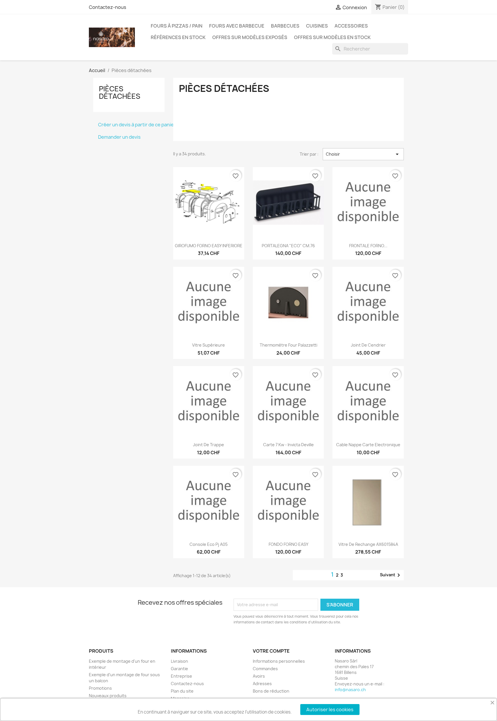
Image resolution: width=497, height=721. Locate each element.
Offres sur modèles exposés (249, 37)
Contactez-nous (107, 7)
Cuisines (317, 26)
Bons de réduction (271, 691)
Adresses (262, 683)
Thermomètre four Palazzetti (288, 345)
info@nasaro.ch (350, 689)
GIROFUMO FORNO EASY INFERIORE (208, 245)
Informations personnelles (279, 661)
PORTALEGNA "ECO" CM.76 (288, 245)
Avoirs (259, 676)
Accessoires (351, 26)
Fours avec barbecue (236, 26)
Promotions (100, 688)
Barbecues (285, 26)
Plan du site (182, 691)
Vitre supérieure (208, 345)
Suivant (391, 575)
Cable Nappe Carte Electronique (368, 444)
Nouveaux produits (108, 695)
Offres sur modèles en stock (332, 37)
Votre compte (271, 651)
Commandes (265, 668)
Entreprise (181, 676)
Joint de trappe (208, 444)
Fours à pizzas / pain (176, 26)
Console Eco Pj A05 (209, 544)
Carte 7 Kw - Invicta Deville (288, 444)
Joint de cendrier (368, 345)
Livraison (179, 661)
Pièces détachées (119, 92)
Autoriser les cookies (329, 709)
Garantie (179, 668)
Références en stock (178, 37)
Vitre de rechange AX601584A (368, 544)
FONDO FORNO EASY (288, 544)
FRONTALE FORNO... (368, 245)
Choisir (363, 154)
